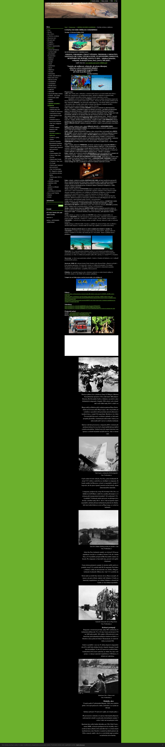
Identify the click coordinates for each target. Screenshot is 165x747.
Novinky (50, 32)
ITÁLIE (50, 64)
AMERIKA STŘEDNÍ (53, 181)
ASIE (49, 185)
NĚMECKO (51, 70)
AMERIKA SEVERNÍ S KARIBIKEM (86, 27)
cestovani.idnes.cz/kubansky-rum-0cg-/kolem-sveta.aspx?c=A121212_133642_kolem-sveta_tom (89, 296)
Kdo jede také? (51, 40)
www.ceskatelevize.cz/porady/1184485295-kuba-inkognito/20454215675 (82, 306)
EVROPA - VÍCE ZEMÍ (54, 95)
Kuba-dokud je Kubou (55, 113)
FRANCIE (50, 60)
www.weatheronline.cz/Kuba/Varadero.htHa (80, 312)
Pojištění (50, 195)
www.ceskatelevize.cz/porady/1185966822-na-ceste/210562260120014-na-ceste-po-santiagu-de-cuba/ (90, 308)
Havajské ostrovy (54, 107)
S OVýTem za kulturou (53, 36)
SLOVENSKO (51, 83)
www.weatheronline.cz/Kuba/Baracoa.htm (79, 315)
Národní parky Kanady (55, 159)
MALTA (50, 68)
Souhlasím (163, 745)
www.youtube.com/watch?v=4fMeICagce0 (96, 63)
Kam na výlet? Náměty (53, 193)
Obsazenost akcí (52, 38)
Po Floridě (52, 163)
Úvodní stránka (95, 1)
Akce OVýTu (51, 34)
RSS (112, 1)
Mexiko (52, 139)
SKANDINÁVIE (52, 81)
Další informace (80, 745)
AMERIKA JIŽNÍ (52, 183)
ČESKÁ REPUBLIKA (53, 50)
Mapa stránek (104, 1)
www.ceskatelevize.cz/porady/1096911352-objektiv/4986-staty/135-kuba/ (83, 307)
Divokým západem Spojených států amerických (54, 129)
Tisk (116, 1)
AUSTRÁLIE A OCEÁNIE (54, 191)
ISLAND (50, 62)
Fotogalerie (50, 42)
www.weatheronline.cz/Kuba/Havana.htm (79, 314)
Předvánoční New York (56, 145)
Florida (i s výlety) (54, 137)
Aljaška (52, 151)
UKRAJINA (51, 91)
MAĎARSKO (51, 66)
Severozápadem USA (55, 153)
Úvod (66, 27)
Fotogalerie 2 (51, 44)
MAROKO (50, 101)
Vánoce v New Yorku (55, 155)
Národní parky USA (55, 109)
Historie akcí (72, 27)
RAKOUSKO (51, 73)
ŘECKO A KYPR (52, 79)
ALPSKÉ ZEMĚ (52, 52)
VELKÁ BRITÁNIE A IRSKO (55, 93)
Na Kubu (52, 157)
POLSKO (50, 72)
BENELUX (51, 58)
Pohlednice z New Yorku (56, 161)
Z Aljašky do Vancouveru (56, 111)
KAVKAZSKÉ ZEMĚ (53, 97)
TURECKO (51, 89)
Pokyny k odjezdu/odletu (54, 46)
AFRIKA (50, 99)
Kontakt (49, 197)
